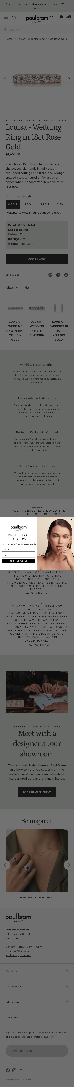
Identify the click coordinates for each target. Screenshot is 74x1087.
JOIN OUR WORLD (18, 561)
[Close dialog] (71, 519)
